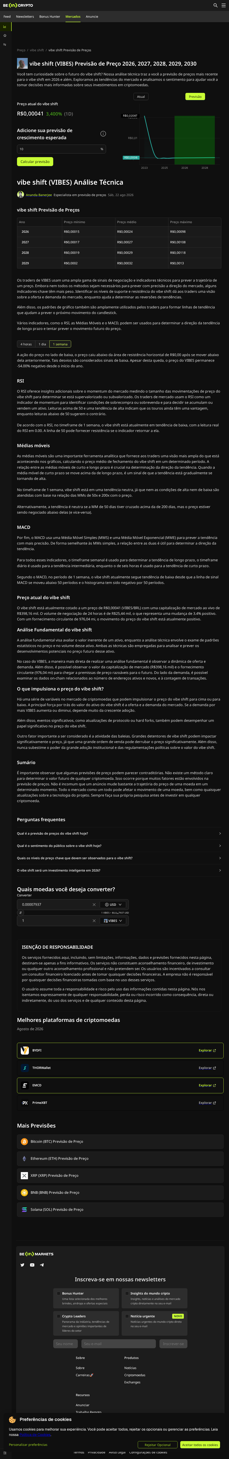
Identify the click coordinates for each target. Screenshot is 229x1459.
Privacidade (96, 1452)
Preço (21, 50)
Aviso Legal (117, 1452)
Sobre (80, 1368)
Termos (78, 1452)
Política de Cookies (35, 1434)
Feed (7, 16)
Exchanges (132, 1382)
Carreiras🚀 (84, 1375)
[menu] (6, 35)
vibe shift (37, 50)
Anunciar (82, 1405)
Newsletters (25, 16)
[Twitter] (22, 1265)
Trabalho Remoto (88, 1412)
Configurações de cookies (148, 1452)
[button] (119, 833)
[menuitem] (6, 26)
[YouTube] (32, 1265)
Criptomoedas (134, 1375)
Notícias (130, 1368)
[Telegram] (42, 1265)
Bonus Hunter (49, 16)
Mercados (73, 16)
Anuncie (92, 16)
